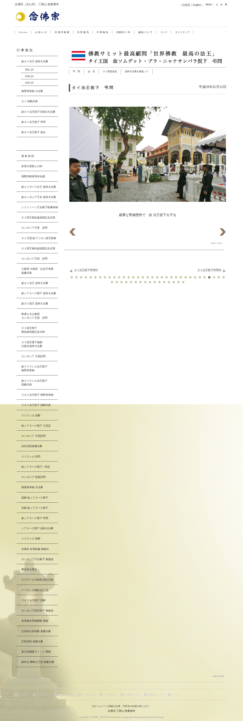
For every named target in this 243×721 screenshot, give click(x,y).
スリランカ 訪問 (30, 456)
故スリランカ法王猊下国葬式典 (34, 382)
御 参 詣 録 (27, 155)
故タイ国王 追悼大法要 (34, 303)
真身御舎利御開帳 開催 (34, 620)
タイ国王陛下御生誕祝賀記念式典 (33, 330)
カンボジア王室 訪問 (34, 227)
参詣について (145, 32)
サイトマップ (182, 32)
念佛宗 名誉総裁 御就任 (35, 549)
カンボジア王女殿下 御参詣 (37, 559)
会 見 (91, 71)
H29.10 (29, 82)
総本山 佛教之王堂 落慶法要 (37, 661)
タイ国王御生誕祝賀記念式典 (38, 217)
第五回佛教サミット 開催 (36, 651)
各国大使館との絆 (31, 166)
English (197, 4)
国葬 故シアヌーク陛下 (34, 497)
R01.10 (29, 69)
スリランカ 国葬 (30, 415)
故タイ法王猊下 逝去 (33, 132)
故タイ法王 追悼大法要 (34, 61)
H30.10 (29, 76)
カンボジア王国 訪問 (34, 258)
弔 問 (76, 71)
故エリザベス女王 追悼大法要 (38, 186)
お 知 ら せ (41, 32)
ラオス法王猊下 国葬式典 (36, 405)
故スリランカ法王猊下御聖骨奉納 (34, 368)
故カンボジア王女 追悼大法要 (38, 197)
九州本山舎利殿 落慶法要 (36, 631)
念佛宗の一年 (123, 32)
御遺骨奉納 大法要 (32, 487)
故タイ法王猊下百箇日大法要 (38, 111)
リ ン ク (177, 694)
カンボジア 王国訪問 (33, 356)
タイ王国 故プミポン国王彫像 (38, 238)
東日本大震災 (29, 569)
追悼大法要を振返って (137, 71)
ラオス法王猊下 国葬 (33, 600)
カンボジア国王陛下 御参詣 (37, 610)
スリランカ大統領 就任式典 (37, 579)
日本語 (186, 4)
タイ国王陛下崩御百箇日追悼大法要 (31, 344)
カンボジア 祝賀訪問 (33, 477)
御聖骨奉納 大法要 (32, 91)
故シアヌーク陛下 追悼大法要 (38, 293)
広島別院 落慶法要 (32, 641)
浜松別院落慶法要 (31, 446)
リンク (163, 32)
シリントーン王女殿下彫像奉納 (39, 207)
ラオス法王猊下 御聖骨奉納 (37, 394)
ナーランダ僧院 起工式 (34, 590)
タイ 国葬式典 (29, 101)
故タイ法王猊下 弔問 (33, 121)
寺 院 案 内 (83, 32)
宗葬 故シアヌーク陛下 (34, 507)
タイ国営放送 (110, 71)
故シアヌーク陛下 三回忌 (36, 425)
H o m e (23, 32)
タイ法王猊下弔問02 (86, 270)
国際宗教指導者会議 (33, 176)
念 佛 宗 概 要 (62, 32)
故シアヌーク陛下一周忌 (35, 466)
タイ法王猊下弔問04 (209, 270)
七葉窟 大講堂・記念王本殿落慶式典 (37, 270)
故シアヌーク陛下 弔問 (34, 518)
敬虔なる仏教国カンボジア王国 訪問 (34, 315)
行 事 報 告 (102, 32)
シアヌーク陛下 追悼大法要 (37, 528)
